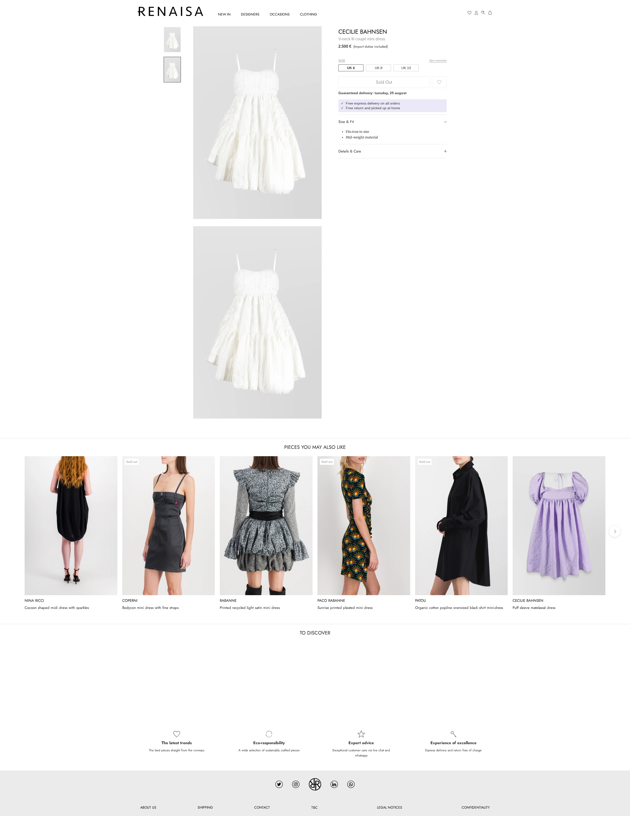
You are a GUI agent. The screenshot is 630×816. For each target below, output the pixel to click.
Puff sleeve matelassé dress (534, 607)
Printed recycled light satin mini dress (250, 607)
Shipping (205, 807)
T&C (314, 807)
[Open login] (476, 13)
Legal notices (389, 807)
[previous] (15, 531)
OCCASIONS (280, 14)
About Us (148, 807)
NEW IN (224, 14)
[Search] (483, 13)
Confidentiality (476, 807)
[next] (614, 531)
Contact (262, 807)
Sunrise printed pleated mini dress (345, 607)
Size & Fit (346, 121)
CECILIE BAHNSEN (362, 31)
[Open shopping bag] (490, 13)
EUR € (450, 12)
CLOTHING (308, 14)
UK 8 (378, 68)
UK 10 (406, 68)
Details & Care (349, 151)
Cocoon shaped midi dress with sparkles (57, 607)
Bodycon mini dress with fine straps (150, 607)
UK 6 (351, 68)
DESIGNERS (250, 14)
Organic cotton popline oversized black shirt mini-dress (459, 607)
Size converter (438, 60)
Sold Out (384, 82)
